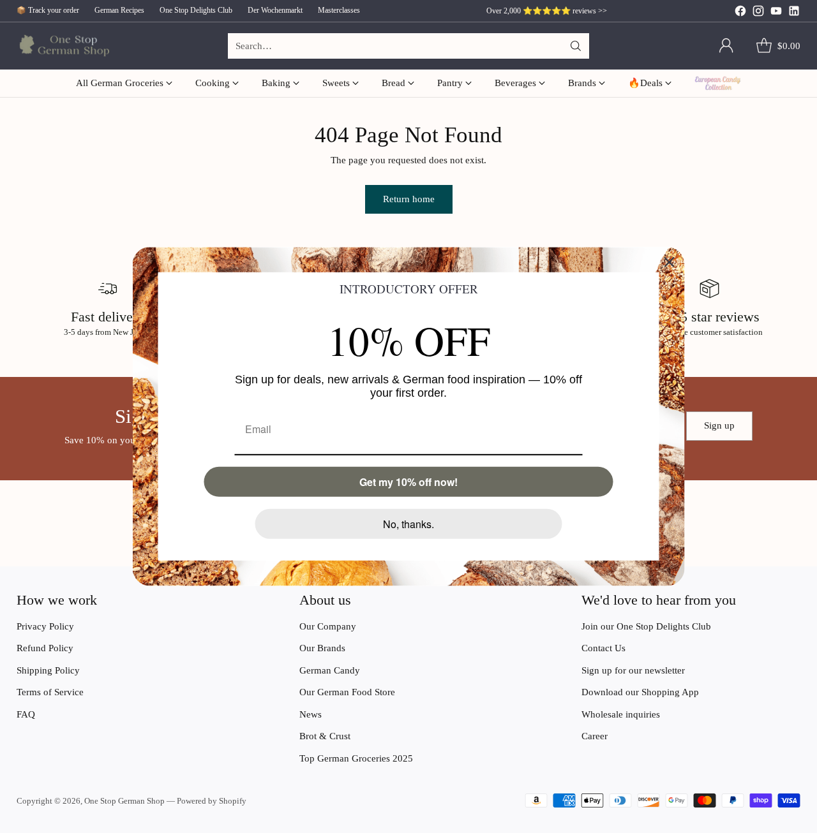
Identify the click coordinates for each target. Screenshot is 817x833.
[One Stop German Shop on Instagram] (758, 13)
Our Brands (322, 648)
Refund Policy (45, 648)
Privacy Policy (45, 626)
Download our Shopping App (640, 692)
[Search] (576, 46)
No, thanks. (408, 524)
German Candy (329, 670)
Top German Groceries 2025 (356, 758)
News (310, 714)
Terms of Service (50, 692)
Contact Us (603, 648)
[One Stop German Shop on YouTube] (776, 13)
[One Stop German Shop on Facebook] (740, 13)
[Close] (669, 262)
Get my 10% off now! (408, 482)
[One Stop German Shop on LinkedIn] (794, 13)
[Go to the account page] (726, 46)
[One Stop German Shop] (63, 46)
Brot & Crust (324, 736)
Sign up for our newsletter (633, 670)
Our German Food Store (347, 692)
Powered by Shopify (211, 801)
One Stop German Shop (124, 801)
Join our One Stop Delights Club (646, 626)
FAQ (26, 714)
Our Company (327, 626)
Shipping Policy (48, 670)
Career (594, 736)
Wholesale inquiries (620, 714)
